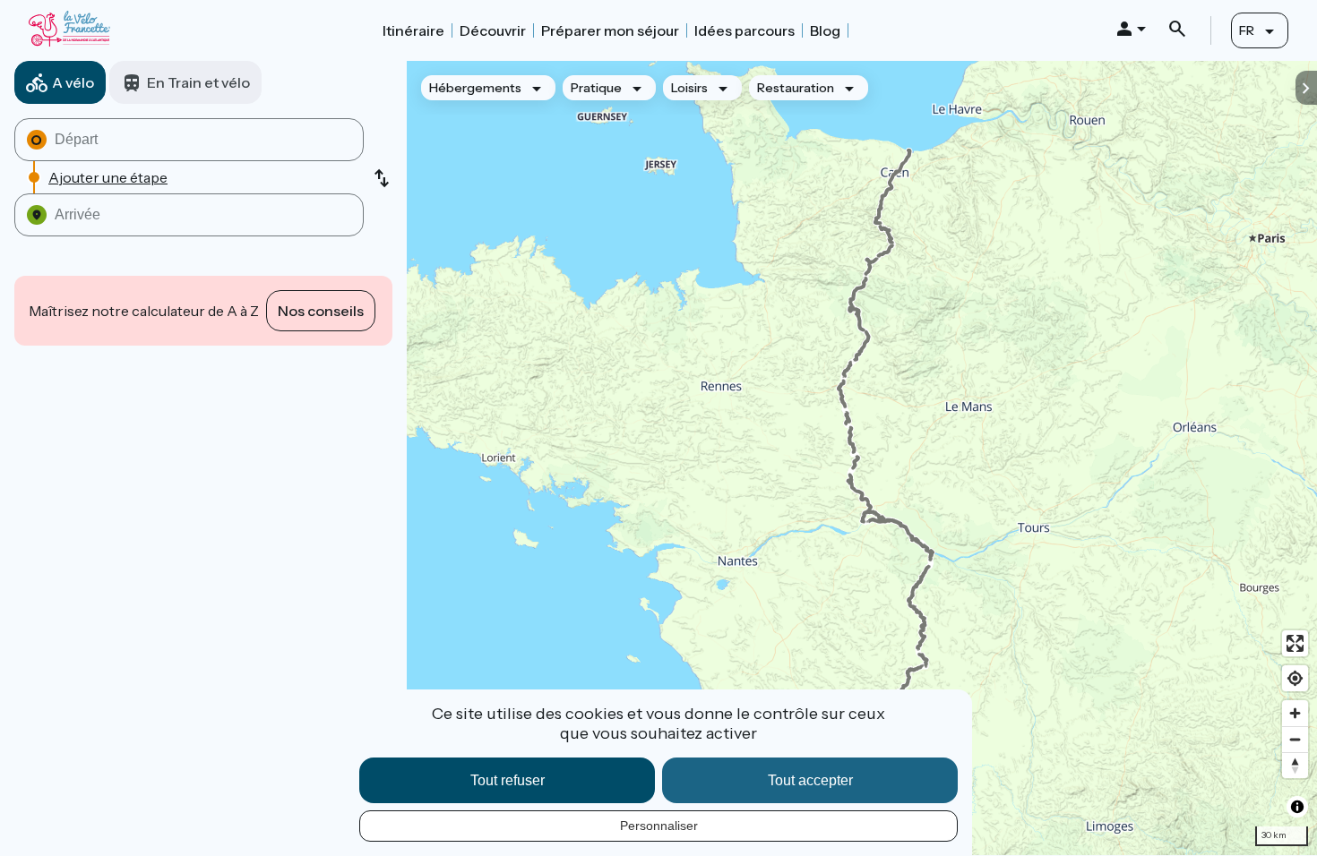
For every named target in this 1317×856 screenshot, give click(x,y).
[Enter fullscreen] (1295, 643)
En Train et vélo (198, 82)
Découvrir (493, 30)
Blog (825, 30)
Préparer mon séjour (610, 30)
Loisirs (689, 88)
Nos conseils (321, 311)
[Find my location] (1295, 678)
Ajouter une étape (108, 177)
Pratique (596, 88)
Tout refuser (507, 780)
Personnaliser (659, 825)
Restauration (795, 88)
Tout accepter (810, 780)
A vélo (73, 82)
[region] (862, 458)
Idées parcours (744, 30)
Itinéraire (413, 30)
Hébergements (475, 88)
